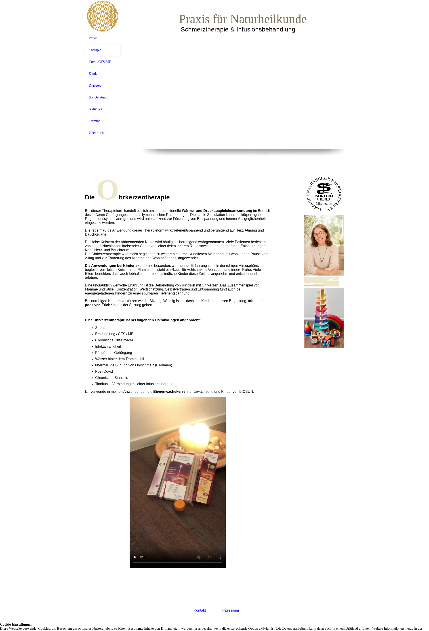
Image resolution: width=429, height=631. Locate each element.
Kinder (94, 73)
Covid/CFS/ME (100, 62)
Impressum (230, 610)
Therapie (95, 50)
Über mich (96, 133)
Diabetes (95, 85)
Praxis (93, 38)
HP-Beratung (98, 97)
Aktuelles (95, 109)
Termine (94, 121)
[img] (103, 16)
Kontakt (200, 610)
